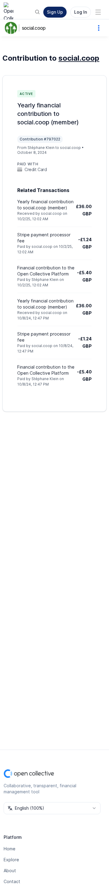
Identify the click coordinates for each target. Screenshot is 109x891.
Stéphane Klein (41, 147)
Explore (11, 859)
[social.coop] (12, 28)
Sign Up (55, 12)
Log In (80, 12)
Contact (12, 881)
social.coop (33, 28)
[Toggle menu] (98, 12)
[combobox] (52, 808)
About (10, 870)
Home (9, 848)
